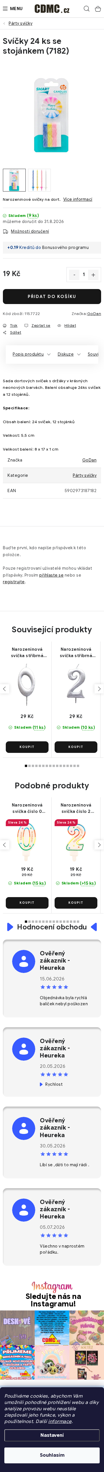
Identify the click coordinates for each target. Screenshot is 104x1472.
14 (74, 766)
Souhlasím (52, 1455)
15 (78, 766)
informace (60, 1421)
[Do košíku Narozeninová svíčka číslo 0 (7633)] (27, 903)
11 (64, 766)
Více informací (77, 199)
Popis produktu (28, 354)
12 (67, 766)
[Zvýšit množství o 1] (93, 275)
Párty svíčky (84, 475)
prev (4, 688)
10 (61, 766)
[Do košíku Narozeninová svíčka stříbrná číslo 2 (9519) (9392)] (76, 747)
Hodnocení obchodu (52, 927)
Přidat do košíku (52, 296)
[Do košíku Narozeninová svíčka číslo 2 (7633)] (76, 903)
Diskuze (66, 354)
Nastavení (52, 1435)
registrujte (14, 581)
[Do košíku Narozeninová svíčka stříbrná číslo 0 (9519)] (27, 747)
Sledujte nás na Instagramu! (53, 1300)
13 (71, 766)
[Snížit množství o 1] (74, 275)
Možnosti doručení (30, 231)
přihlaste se (51, 575)
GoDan (94, 313)
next (99, 688)
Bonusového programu (65, 247)
